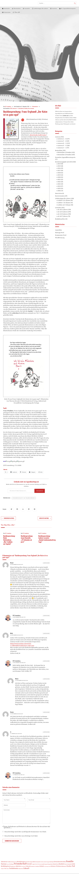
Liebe (73, 864)
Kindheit (61, 864)
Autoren (54, 8)
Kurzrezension (31, 108)
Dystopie (52, 861)
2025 (59, 188)
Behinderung (14, 861)
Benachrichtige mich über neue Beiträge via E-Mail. (21, 836)
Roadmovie (33, 866)
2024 (59, 186)
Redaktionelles (60, 219)
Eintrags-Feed (59, 232)
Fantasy (3, 864)
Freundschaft (18, 498)
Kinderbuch (56, 864)
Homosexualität (41, 864)
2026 (59, 191)
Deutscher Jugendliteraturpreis (65, 157)
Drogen (47, 861)
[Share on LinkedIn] (28, 509)
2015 (59, 166)
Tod (73, 866)
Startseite (7, 8)
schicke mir (65, 115)
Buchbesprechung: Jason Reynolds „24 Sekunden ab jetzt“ (27, 539)
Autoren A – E (62, 139)
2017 (59, 170)
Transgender (30, 498)
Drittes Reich (43, 861)
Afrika (9, 861)
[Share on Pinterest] (34, 509)
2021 (59, 179)
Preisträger (23, 866)
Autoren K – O (62, 143)
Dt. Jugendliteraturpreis (68, 8)
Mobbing (4, 866)
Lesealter (27, 8)
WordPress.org (59, 238)
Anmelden (58, 230)
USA (5, 868)
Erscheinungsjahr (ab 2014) (63, 162)
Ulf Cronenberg (8, 106)
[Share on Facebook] (17, 509)
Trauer (2, 868)
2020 (11, 108)
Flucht (8, 864)
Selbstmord (63, 866)
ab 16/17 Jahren (63, 216)
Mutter (14, 866)
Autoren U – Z (62, 148)
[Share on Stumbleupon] (23, 509)
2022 (59, 182)
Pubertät (28, 866)
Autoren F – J (62, 141)
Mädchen (18, 866)
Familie (70, 861)
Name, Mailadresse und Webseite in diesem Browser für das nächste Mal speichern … (27, 827)
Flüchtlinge (11, 864)
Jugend (46, 864)
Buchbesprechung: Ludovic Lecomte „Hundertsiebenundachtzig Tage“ (47, 539)
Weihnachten (20, 868)
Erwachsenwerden (60, 862)
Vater (8, 868)
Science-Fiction (56, 866)
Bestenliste (17, 8)
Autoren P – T (62, 145)
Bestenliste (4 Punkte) (64, 152)
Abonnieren (39, 491)
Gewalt (29, 864)
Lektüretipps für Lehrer (41, 8)
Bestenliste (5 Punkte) (23, 108)
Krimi (65, 864)
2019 (59, 175)
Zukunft (26, 868)
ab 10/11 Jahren (63, 209)
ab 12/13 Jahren (63, 212)
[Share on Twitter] (11, 509)
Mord (8, 866)
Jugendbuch (50, 864)
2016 (59, 168)
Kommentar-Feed (60, 235)
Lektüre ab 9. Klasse (64, 205)
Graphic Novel (35, 864)
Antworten (46, 563)
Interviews (7, 12)
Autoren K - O (15, 108)
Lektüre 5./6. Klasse (64, 200)
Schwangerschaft (47, 866)
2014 (59, 164)
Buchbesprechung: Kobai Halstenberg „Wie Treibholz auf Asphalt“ (9, 540)
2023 (59, 184)
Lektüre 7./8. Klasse (64, 203)
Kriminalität (69, 864)
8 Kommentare (35, 106)
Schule (42, 866)
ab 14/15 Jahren (63, 214)
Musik (11, 866)
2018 (59, 173)
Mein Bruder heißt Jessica (38, 135)
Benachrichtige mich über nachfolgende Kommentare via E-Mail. (25, 831)
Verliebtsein (13, 868)
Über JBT (17, 12)
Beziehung (20, 862)
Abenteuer (4, 862)
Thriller (69, 866)
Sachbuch (37, 866)
